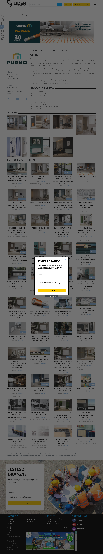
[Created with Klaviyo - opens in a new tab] (51, 296)
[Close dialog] (66, 258)
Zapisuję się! (52, 290)
